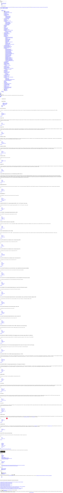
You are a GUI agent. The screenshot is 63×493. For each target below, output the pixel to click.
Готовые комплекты (6, 47)
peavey (2, 244)
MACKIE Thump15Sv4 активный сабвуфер (5, 485)
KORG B (7, 38)
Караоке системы (6, 32)
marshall (2, 141)
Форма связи (3, 446)
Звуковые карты (7, 78)
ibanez (2, 437)
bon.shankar (3, 473)
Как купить (3, 443)
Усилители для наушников (8, 69)
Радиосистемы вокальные (8, 51)
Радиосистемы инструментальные (8, 46)
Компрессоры (5, 70)
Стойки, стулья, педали (6, 85)
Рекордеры (5, 81)
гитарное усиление (3, 254)
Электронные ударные (6, 84)
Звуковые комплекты (8, 16)
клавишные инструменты (39, 475)
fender (2, 207)
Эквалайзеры (7, 73)
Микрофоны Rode (8, 56)
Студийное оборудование (7, 74)
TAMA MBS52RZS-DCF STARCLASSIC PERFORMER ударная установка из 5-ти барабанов (10, 488)
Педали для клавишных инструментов (10, 44)
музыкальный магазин (11, 475)
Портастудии (5, 82)
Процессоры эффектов (6, 72)
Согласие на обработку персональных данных (7, 458)
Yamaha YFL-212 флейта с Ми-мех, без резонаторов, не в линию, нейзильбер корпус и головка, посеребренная (12, 486)
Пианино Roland (7, 40)
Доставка (3, 444)
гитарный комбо (3, 114)
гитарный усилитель (3, 293)
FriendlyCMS (5, 490)
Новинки (6, 90)
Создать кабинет (5, 103)
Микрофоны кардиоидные (8, 58)
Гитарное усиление (8, 22)
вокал (2, 264)
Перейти (1, 144)
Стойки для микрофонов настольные (10, 60)
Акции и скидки (3, 457)
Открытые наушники (6, 66)
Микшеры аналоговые (6, 63)
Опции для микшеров (8, 65)
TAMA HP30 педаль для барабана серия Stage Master (6, 482)
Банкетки (7, 42)
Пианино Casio (7, 41)
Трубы (5, 27)
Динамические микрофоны (9, 52)
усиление (2, 420)
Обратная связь (3, 461)
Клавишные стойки (8, 43)
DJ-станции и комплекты (8, 31)
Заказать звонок (4, 3)
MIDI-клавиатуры (6, 34)
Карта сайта (3, 462)
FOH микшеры (6, 62)
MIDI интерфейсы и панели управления (10, 79)
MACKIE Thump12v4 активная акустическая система (6, 483)
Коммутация (5, 89)
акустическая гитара (3, 438)
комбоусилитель (3, 113)
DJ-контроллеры (6, 28)
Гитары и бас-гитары (6, 18)
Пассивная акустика (6, 14)
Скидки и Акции (3, 445)
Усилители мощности (6, 86)
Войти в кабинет (4, 468)
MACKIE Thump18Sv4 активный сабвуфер (5, 484)
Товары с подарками (7, 11)
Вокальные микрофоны (8, 49)
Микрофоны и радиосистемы (7, 45)
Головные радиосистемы (8, 50)
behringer (2, 378)
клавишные (2, 170)
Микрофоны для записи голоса (9, 57)
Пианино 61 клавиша (8, 39)
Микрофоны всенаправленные (9, 59)
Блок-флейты (5, 25)
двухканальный (3, 273)
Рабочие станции (6, 35)
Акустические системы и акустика (8, 12)
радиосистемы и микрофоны (48, 475)
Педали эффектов (7, 24)
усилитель (2, 180)
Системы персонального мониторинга (10, 53)
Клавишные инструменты (7, 33)
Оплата (2, 456)
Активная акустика (6, 13)
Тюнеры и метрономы (8, 23)
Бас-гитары (5, 19)
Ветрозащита (7, 61)
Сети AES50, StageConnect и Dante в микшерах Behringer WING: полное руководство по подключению (13, 465)
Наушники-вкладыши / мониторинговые (8, 68)
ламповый (2, 209)
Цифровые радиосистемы (8, 55)
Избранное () (5, 104)
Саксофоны (5, 26)
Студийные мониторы (6, 76)
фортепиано (43, 475)
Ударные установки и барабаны (7, 83)
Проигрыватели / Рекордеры (7, 80)
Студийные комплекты (6, 75)
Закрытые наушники (6, 67)
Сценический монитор (8, 17)
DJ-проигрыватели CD (6, 29)
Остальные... (5, 15)
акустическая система (3, 429)
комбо (2, 123)
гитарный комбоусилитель (4, 143)
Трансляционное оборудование (7, 87)
